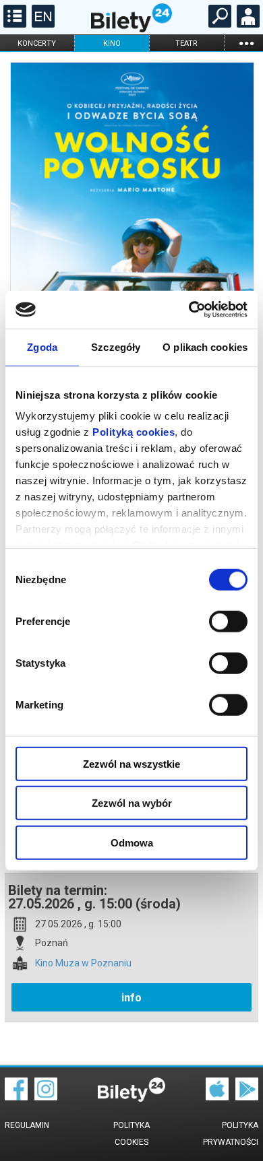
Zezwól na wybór (132, 803)
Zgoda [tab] (42, 346)
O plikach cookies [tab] (205, 346)
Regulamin (27, 1125)
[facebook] (16, 1097)
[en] (41, 24)
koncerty (37, 43)
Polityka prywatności (230, 1134)
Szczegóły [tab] (115, 346)
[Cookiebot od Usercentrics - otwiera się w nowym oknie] (189, 310)
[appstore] (217, 1097)
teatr (186, 43)
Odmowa (132, 842)
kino (112, 43)
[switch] (228, 621)
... (246, 43)
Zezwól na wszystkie (131, 763)
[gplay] (246, 1097)
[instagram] (45, 1097)
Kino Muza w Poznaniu (83, 963)
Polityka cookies (131, 1134)
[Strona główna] (131, 29)
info (131, 997)
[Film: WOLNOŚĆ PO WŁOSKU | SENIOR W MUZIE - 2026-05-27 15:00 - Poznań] (131, 238)
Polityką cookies (133, 432)
